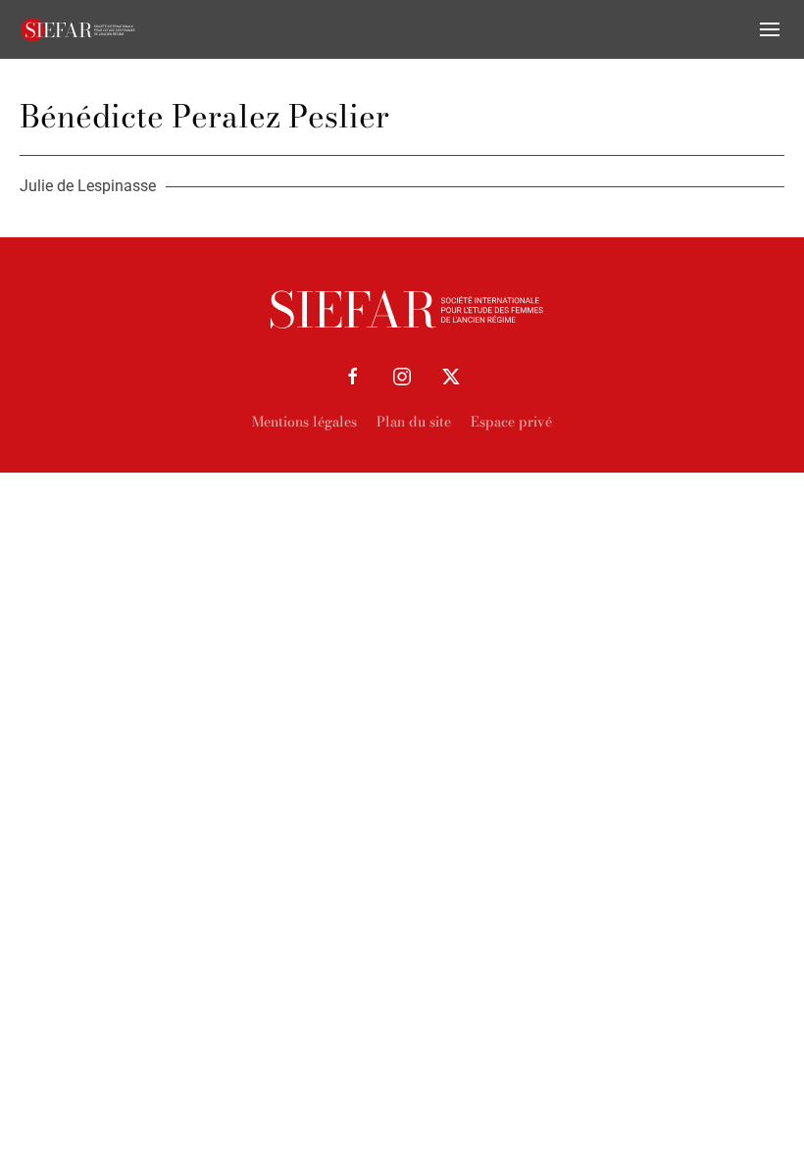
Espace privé (511, 421)
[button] (769, 29)
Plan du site (414, 421)
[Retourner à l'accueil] (78, 29)
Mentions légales (304, 421)
